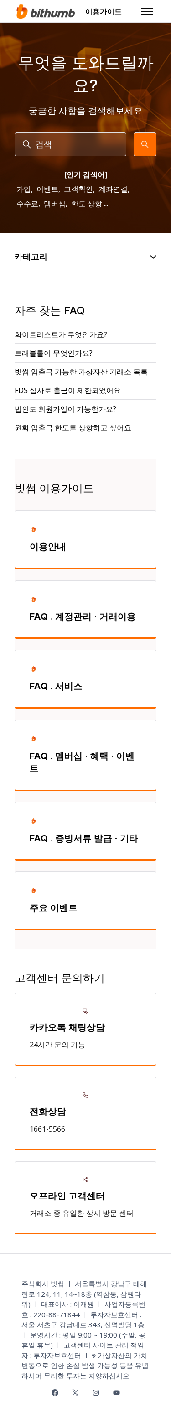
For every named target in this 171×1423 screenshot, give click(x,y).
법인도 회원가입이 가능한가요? (65, 409)
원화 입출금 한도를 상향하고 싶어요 (73, 428)
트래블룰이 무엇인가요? (54, 353)
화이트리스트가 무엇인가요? (61, 334)
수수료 (27, 204)
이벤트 (47, 189)
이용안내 (48, 546)
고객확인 (78, 189)
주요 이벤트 (54, 907)
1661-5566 (47, 1129)
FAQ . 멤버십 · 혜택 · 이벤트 (82, 762)
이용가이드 (103, 11)
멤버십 (55, 204)
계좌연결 (113, 189)
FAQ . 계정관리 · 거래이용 (83, 616)
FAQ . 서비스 (56, 686)
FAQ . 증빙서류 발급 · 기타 (84, 838)
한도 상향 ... (89, 204)
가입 (23, 189)
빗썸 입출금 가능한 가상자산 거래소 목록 (81, 372)
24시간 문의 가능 (57, 1045)
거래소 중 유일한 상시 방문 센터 (82, 1213)
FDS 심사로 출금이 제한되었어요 (68, 390)
